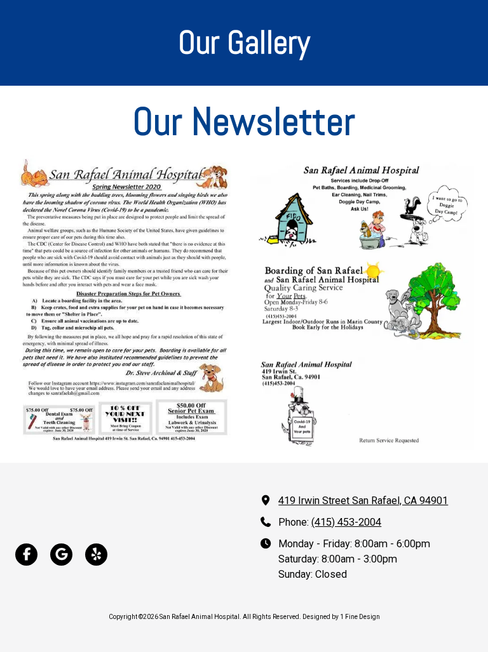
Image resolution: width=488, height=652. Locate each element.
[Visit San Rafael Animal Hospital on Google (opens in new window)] (61, 554)
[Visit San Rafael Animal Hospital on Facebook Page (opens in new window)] (26, 554)
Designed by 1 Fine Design (341, 616)
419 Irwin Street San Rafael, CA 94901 (363, 501)
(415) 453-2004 (346, 522)
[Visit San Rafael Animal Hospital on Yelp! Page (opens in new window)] (96, 554)
